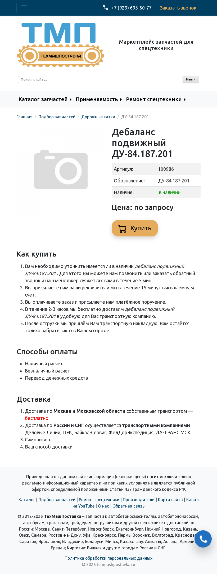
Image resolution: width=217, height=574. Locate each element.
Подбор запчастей (56, 499)
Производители (139, 499)
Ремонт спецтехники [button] (154, 99)
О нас (103, 506)
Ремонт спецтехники (99, 499)
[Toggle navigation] (23, 8)
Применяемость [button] (97, 99)
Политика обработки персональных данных (108, 558)
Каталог (27, 499)
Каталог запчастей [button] (43, 99)
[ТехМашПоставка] (60, 44)
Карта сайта (170, 499)
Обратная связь (128, 506)
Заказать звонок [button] (178, 7)
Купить (140, 228)
